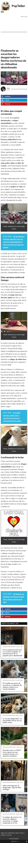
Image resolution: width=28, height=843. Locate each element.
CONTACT (9, 835)
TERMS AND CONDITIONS (7, 833)
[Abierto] (2, 12)
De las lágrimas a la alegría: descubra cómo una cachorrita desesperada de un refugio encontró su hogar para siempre (13, 241)
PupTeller (18, 6)
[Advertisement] (14, 32)
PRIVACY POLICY (20, 833)
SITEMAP (3, 835)
